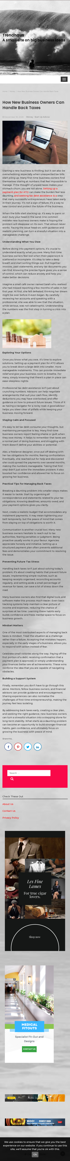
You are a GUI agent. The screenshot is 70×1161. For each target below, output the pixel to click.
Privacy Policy (10, 817)
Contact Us (8, 810)
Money (29, 117)
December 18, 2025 (14, 117)
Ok (35, 1154)
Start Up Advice (42, 117)
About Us (7, 804)
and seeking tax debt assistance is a (35, 195)
